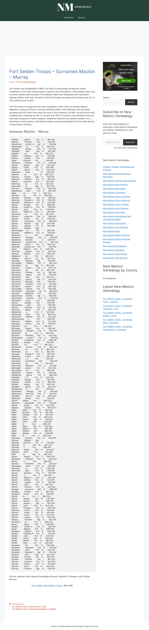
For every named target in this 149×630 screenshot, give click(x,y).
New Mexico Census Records (116, 196)
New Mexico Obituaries (114, 250)
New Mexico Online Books (115, 254)
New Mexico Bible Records (115, 184)
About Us (81, 17)
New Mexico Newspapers (115, 246)
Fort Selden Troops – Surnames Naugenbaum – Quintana (34, 609)
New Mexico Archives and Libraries (119, 181)
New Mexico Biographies (114, 188)
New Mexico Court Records (116, 208)
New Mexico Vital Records (115, 258)
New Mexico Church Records (116, 200)
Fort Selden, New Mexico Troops (47, 585)
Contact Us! (68, 17)
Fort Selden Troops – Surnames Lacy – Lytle (29, 606)
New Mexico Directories (114, 212)
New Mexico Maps (111, 231)
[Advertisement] (74, 38)
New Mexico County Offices (116, 204)
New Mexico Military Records (116, 235)
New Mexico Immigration (114, 223)
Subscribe (130, 142)
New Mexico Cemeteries (114, 192)
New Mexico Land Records (115, 227)
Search (106, 97)
